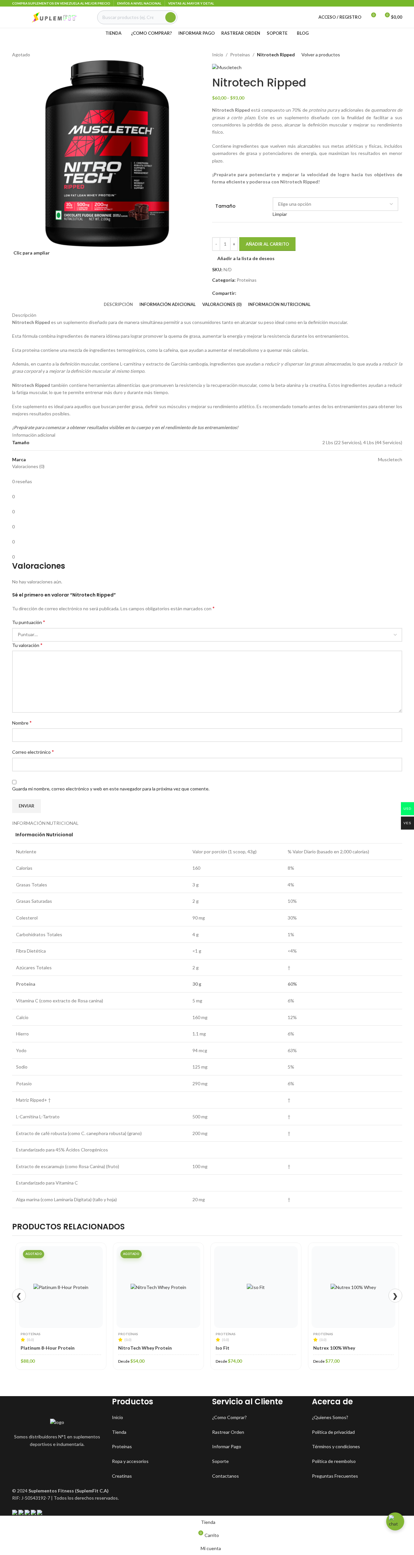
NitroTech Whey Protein (49, 1348)
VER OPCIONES (66, 1325)
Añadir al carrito (267, 244)
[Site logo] (53, 16)
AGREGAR (358, 1325)
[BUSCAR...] (170, 17)
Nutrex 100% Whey (238, 1348)
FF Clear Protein (333, 1348)
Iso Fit (127, 1348)
